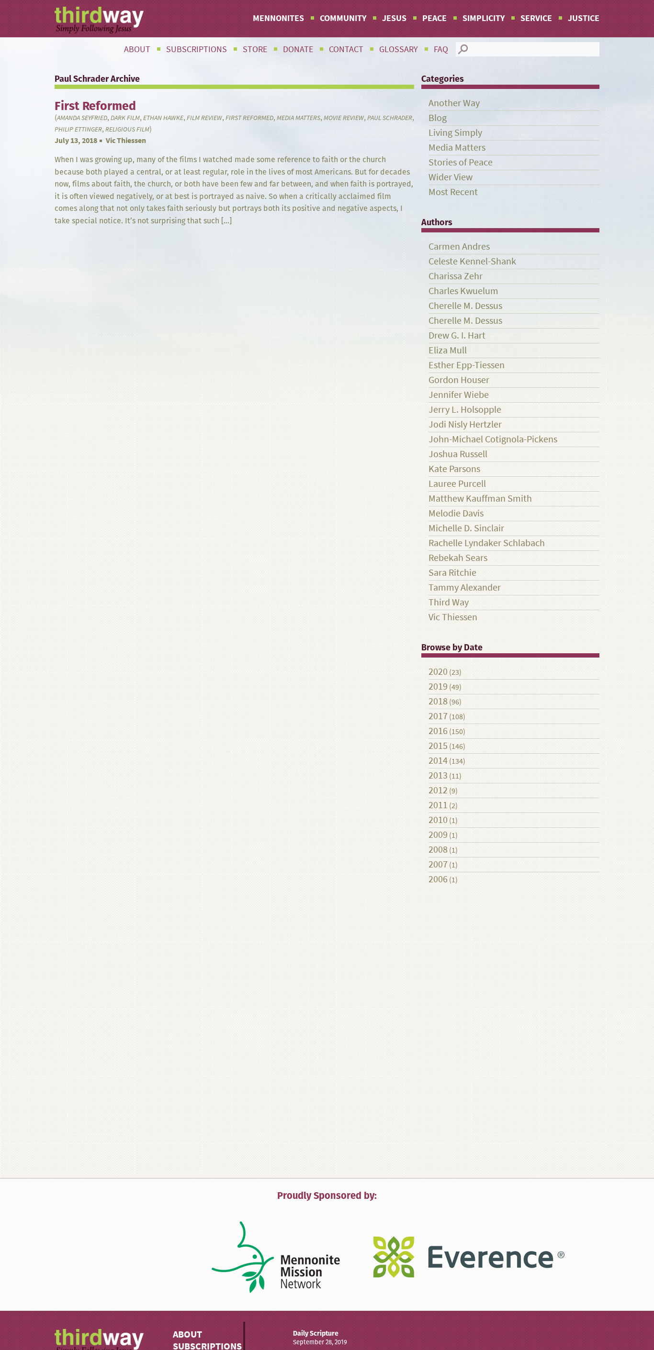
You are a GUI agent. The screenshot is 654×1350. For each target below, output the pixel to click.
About (137, 49)
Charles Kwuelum (463, 291)
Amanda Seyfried (82, 117)
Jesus (394, 18)
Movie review (344, 117)
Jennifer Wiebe (458, 394)
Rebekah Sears (457, 557)
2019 (438, 686)
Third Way (448, 602)
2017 (438, 716)
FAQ (441, 49)
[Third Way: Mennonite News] (99, 20)
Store (255, 49)
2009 (438, 834)
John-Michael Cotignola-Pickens (492, 439)
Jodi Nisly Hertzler (465, 424)
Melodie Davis (456, 513)
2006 (438, 879)
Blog (437, 117)
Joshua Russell (457, 454)
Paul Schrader (389, 117)
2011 (438, 805)
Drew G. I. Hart (456, 335)
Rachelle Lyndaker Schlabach (486, 543)
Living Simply (455, 132)
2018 (438, 701)
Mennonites (278, 18)
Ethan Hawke (163, 117)
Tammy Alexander (464, 587)
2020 (438, 671)
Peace (434, 18)
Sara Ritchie (452, 572)
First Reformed (249, 117)
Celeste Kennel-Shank (472, 261)
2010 (438, 819)
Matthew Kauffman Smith (480, 498)
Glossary (398, 49)
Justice (583, 18)
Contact (346, 49)
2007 (438, 864)
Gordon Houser (458, 379)
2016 (438, 730)
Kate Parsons (454, 468)
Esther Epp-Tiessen (466, 365)
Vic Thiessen (126, 140)
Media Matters (298, 117)
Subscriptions (196, 49)
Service (536, 18)
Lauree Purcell (457, 483)
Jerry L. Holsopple (464, 409)
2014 (438, 760)
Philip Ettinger (78, 129)
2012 (438, 790)
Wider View (450, 177)
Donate (298, 49)
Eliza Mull (447, 350)
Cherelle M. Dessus (465, 305)
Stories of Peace (460, 162)
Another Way (454, 103)
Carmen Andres (459, 246)
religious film (127, 129)
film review (204, 117)
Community (343, 18)
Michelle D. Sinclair (466, 528)
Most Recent (453, 192)
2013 (438, 775)
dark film (125, 117)
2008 (438, 849)
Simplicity (483, 18)
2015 (438, 745)
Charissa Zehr (455, 276)
